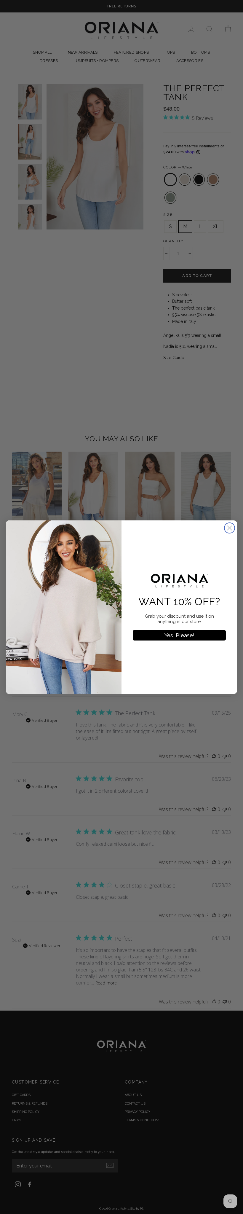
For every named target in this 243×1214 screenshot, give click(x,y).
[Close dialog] (229, 528)
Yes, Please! (179, 635)
